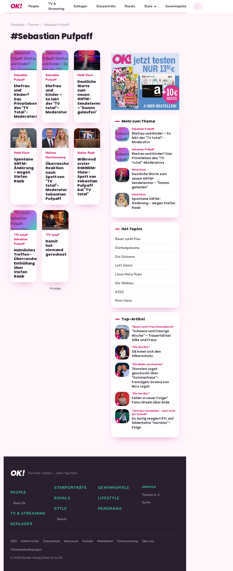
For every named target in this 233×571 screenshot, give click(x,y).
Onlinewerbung (127, 541)
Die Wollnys (124, 283)
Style (148, 6)
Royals (130, 6)
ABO (13, 541)
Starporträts (106, 6)
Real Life (19, 503)
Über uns (148, 541)
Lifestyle (109, 498)
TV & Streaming (56, 6)
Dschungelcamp (127, 247)
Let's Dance (124, 265)
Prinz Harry (123, 300)
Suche (146, 502)
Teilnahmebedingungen (26, 550)
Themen (33, 25)
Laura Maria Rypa (128, 274)
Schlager (80, 6)
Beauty (62, 519)
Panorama (110, 508)
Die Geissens (125, 256)
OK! (16, 6)
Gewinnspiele (175, 6)
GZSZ (119, 292)
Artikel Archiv (30, 541)
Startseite (17, 25)
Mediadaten (105, 541)
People (33, 6)
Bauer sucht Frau (127, 239)
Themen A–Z (151, 495)
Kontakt (88, 541)
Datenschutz (51, 541)
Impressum (71, 541)
